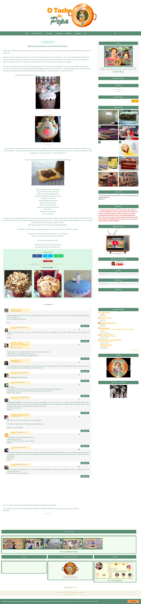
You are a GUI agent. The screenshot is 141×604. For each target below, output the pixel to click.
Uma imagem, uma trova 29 (108, 336)
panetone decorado (43, 264)
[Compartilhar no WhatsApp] (58, 256)
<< (2, 513)
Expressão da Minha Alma (108, 323)
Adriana (13, 328)
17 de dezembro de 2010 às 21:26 (16, 311)
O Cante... (102, 319)
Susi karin (14, 373)
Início (27, 33)
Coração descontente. (106, 341)
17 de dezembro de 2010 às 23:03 (21, 327)
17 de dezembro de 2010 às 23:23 (16, 361)
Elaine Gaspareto (73, 594)
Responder (85, 326)
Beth (12, 383)
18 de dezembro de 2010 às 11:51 (20, 432)
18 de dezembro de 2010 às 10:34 (16, 416)
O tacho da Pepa (105, 313)
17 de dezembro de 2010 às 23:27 (22, 372)
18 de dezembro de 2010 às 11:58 (19, 447)
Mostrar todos (135, 349)
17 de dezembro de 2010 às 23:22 (16, 347)
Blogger (74, 587)
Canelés (102, 314)
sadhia (13, 433)
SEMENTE (103, 324)
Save (48, 261)
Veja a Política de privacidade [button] (91, 601)
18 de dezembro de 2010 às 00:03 (19, 382)
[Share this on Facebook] (37, 256)
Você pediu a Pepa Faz (58, 264)
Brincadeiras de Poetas (107, 335)
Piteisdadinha (104, 328)
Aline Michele (15, 360)
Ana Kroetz (14, 398)
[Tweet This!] (48, 256)
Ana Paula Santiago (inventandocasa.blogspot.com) (20, 344)
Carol (12, 448)
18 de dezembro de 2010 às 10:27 (23, 397)
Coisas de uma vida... (106, 318)
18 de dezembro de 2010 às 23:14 (21, 464)
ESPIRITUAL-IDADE (106, 345)
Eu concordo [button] (133, 601)
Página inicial (48, 513)
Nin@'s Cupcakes (16, 310)
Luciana (13, 465)
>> (93, 513)
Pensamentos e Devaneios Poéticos (111, 340)
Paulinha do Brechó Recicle (19, 415)
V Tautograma (104, 346)
